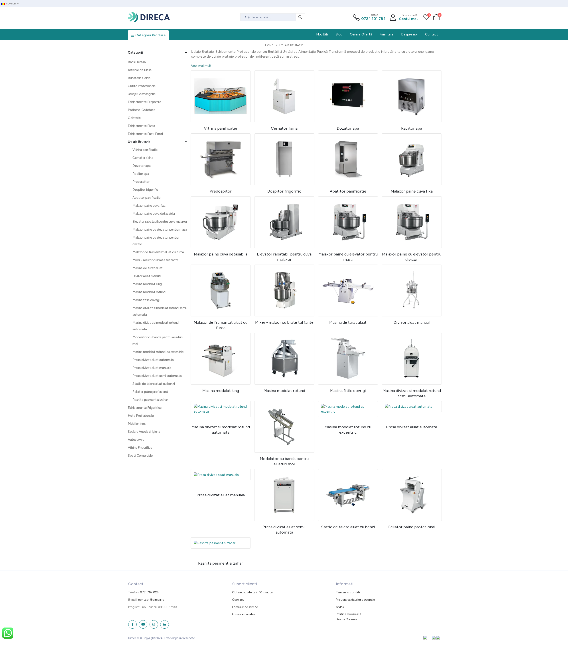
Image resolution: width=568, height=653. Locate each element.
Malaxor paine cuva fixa (148, 206)
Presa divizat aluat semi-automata (156, 376)
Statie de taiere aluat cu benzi (153, 384)
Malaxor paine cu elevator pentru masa (159, 230)
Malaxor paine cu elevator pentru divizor (155, 241)
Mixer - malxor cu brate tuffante (155, 260)
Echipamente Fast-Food (145, 134)
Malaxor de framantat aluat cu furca (158, 252)
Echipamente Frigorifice (145, 408)
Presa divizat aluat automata (153, 360)
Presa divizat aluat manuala (151, 368)
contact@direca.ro (151, 599)
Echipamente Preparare (144, 102)
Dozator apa (141, 166)
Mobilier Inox (136, 424)
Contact (238, 599)
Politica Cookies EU (349, 614)
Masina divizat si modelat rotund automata (155, 326)
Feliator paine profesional (150, 392)
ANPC (340, 607)
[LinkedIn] (164, 624)
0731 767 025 (149, 592)
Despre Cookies (346, 619)
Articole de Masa (140, 70)
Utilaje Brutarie (139, 142)
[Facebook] (132, 624)
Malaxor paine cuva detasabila (153, 214)
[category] (221, 96)
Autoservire (136, 440)
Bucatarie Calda (139, 78)
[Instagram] (154, 624)
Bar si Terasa (137, 62)
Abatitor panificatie (146, 198)
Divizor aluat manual (146, 276)
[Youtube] (143, 624)
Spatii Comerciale (140, 456)
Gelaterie (134, 118)
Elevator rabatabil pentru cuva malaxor (159, 222)
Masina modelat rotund (149, 292)
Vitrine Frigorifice (140, 448)
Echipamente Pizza (141, 126)
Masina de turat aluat (147, 268)
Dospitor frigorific (145, 190)
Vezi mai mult (201, 66)
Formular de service (245, 607)
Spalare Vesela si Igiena (144, 432)
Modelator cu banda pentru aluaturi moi (157, 340)
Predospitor (140, 182)
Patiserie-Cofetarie (141, 110)
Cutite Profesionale (141, 86)
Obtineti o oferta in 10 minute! (252, 592)
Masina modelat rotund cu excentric (157, 352)
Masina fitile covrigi (146, 300)
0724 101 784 (373, 18)
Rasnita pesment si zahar (150, 400)
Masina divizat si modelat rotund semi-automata (159, 311)
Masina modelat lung (147, 284)
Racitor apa (140, 174)
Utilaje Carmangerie (141, 94)
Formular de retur (243, 614)
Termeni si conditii (348, 592)
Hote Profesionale (141, 416)
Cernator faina (142, 158)
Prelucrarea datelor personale (355, 599)
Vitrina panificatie (144, 150)
